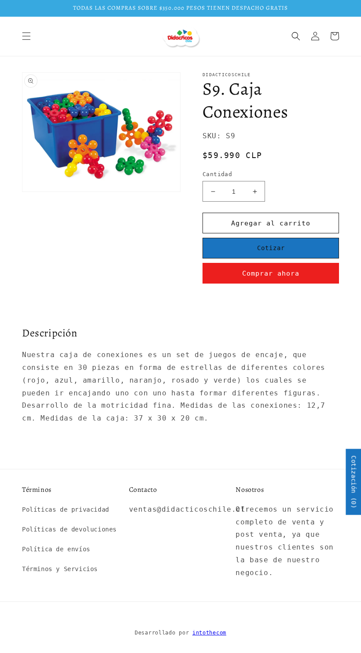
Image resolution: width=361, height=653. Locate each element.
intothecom (209, 633)
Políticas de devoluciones (69, 529)
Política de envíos (56, 549)
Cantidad (217, 174)
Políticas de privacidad (65, 509)
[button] (26, 36)
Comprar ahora (270, 273)
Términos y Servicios (60, 568)
